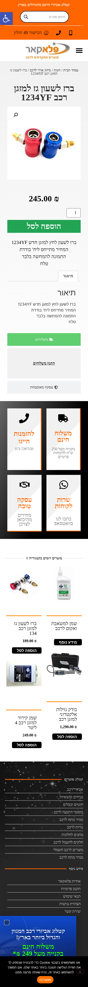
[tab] (44, 339)
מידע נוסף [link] (68, 642)
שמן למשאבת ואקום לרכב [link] (64, 626)
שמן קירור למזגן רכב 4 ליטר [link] (26, 722)
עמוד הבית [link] (70, 70)
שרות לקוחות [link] (64, 503)
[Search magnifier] (25, 16)
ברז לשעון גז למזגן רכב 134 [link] (25, 628)
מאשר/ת (45, 980)
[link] (6, 18)
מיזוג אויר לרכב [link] (40, 70)
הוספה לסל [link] (27, 650)
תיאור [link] (68, 275)
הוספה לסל (44, 226)
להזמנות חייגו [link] (24, 437)
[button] (79, 50)
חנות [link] (57, 70)
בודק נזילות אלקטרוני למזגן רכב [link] (66, 714)
